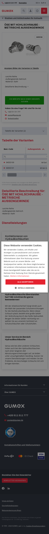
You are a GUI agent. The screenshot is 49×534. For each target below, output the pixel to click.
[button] (24, 287)
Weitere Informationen (19, 276)
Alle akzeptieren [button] (25, 282)
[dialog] (24, 267)
